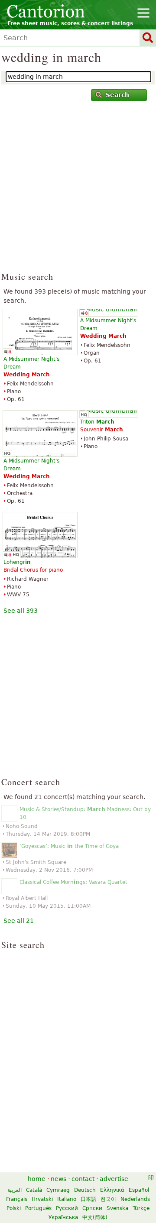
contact (83, 1178)
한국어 (108, 1199)
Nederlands (135, 1199)
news (58, 1178)
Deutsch (85, 1190)
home (37, 1178)
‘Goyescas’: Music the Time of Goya (69, 846)
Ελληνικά (112, 1190)
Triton (97, 422)
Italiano (66, 1199)
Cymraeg (58, 1190)
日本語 (88, 1199)
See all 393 (20, 610)
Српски (92, 1208)
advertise (114, 1178)
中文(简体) (94, 1217)
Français (16, 1199)
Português (38, 1208)
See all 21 (18, 920)
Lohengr (17, 562)
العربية (14, 1190)
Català (34, 1190)
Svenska (117, 1208)
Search (117, 94)
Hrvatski (42, 1199)
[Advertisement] (78, 190)
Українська (63, 1217)
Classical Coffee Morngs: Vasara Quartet (73, 882)
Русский (67, 1208)
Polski (13, 1208)
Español (139, 1190)
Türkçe (141, 1208)
